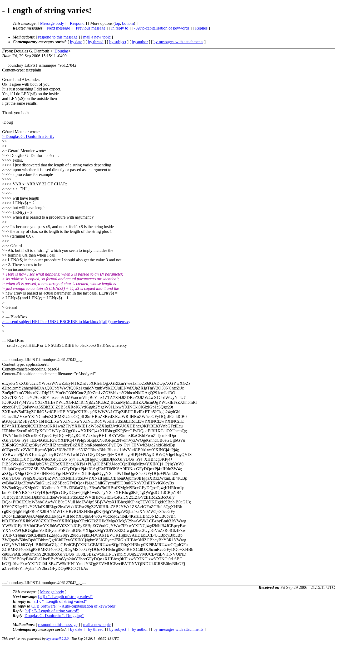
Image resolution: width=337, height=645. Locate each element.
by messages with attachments (178, 42)
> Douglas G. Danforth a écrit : (28, 136)
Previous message (90, 28)
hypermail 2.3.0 (57, 639)
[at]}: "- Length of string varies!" (65, 596)
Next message (58, 28)
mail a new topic (97, 37)
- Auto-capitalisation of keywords (161, 28)
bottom (128, 23)
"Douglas (60, 51)
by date (76, 42)
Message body (52, 23)
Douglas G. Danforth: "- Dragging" (54, 615)
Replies (201, 28)
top (117, 23)
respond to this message (57, 37)
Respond (77, 23)
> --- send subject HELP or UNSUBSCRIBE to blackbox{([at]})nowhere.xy (66, 321)
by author (140, 42)
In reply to (119, 28)
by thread (95, 42)
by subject (117, 42)
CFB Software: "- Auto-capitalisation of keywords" (74, 606)
